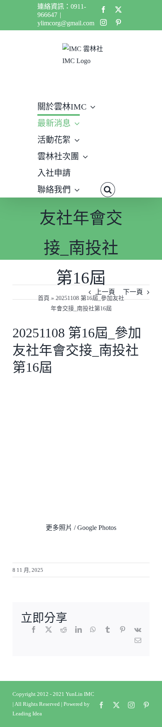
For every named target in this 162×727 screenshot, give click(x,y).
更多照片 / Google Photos (81, 527)
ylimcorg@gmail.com (65, 23)
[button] (108, 189)
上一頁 (105, 291)
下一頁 (133, 291)
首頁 (43, 298)
